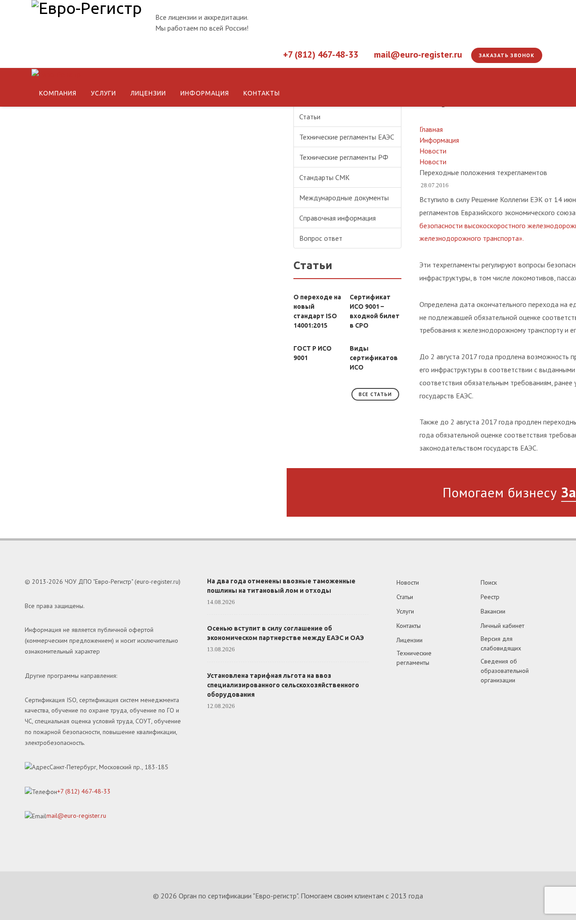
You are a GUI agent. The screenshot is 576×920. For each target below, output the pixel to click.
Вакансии (493, 611)
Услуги (405, 611)
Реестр (490, 597)
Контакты (408, 626)
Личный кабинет (502, 626)
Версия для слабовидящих (501, 643)
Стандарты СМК (324, 177)
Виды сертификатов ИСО (374, 358)
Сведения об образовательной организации (505, 670)
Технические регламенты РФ (343, 157)
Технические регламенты (414, 658)
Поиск (489, 582)
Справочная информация (337, 217)
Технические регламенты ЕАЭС (346, 136)
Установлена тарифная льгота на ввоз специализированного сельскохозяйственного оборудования (283, 685)
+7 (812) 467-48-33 (320, 54)
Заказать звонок (507, 55)
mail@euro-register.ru (418, 54)
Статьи (309, 116)
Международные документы (344, 197)
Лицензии (409, 640)
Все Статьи (375, 394)
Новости (407, 582)
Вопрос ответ (320, 238)
